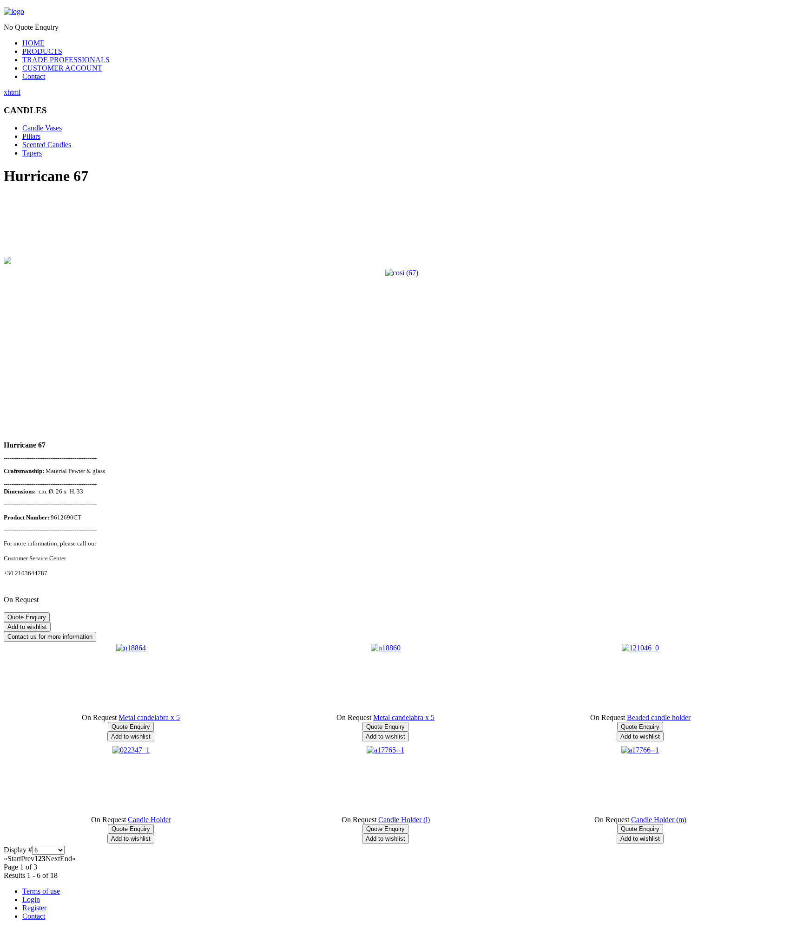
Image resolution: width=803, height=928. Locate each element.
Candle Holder (149, 820)
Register (34, 908)
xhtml (12, 92)
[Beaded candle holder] (640, 648)
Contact (33, 76)
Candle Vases (42, 128)
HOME (33, 43)
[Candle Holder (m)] (640, 750)
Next (53, 859)
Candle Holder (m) (658, 820)
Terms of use (41, 891)
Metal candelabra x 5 (149, 717)
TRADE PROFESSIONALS (66, 60)
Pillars (31, 136)
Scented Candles (46, 145)
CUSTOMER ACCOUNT (62, 68)
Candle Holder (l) (404, 820)
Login (31, 899)
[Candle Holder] (131, 750)
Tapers (32, 153)
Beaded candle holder (659, 717)
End (66, 859)
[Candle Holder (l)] (385, 750)
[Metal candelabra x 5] (131, 648)
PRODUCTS (42, 51)
